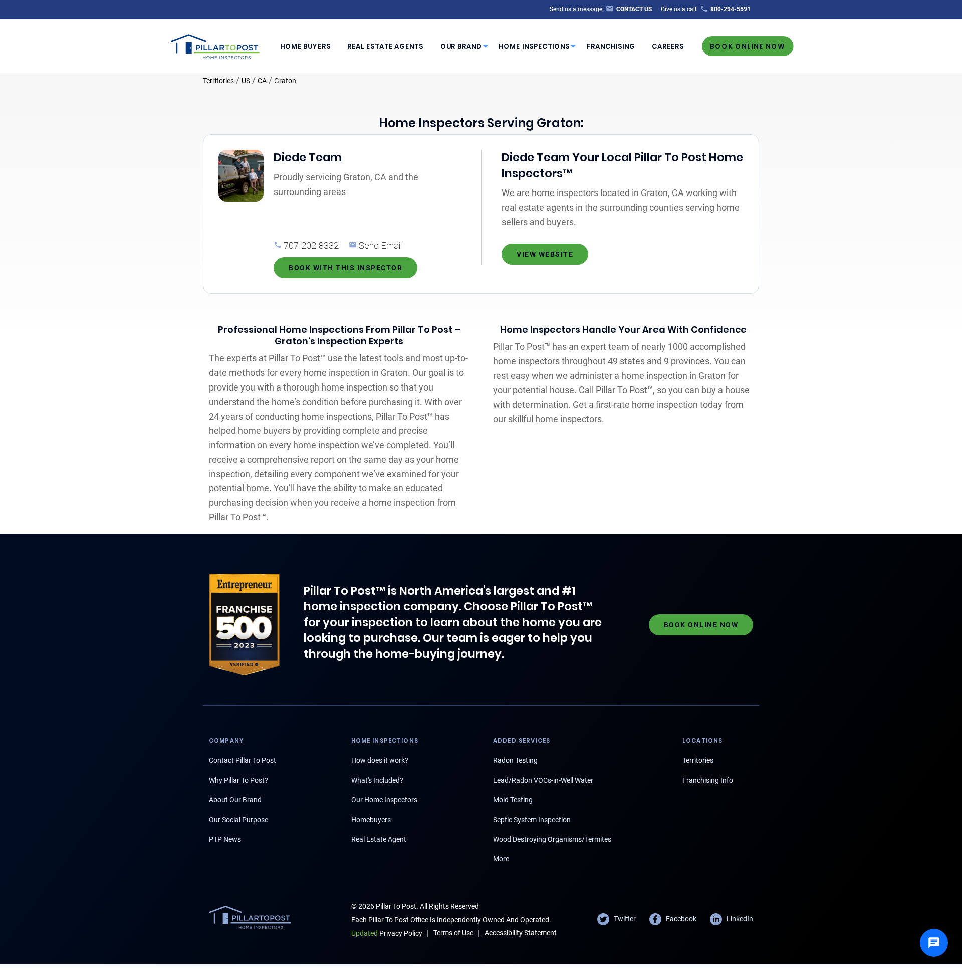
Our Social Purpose (238, 820)
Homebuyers (371, 820)
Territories (218, 81)
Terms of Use (453, 933)
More (501, 859)
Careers (668, 46)
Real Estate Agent (378, 839)
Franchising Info (707, 780)
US (246, 81)
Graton (285, 81)
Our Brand (461, 46)
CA (262, 81)
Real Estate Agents (385, 46)
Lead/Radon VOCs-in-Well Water (543, 780)
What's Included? (377, 780)
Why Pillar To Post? (238, 780)
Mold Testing (513, 800)
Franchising (611, 46)
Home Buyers (305, 46)
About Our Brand (235, 800)
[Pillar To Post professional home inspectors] (215, 45)
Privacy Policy (386, 933)
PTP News (225, 839)
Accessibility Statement (521, 933)
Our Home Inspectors (384, 800)
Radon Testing (515, 760)
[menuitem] (305, 46)
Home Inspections (534, 46)
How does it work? (379, 760)
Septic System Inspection (532, 820)
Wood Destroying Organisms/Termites (552, 839)
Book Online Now (747, 46)
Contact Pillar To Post (242, 760)
